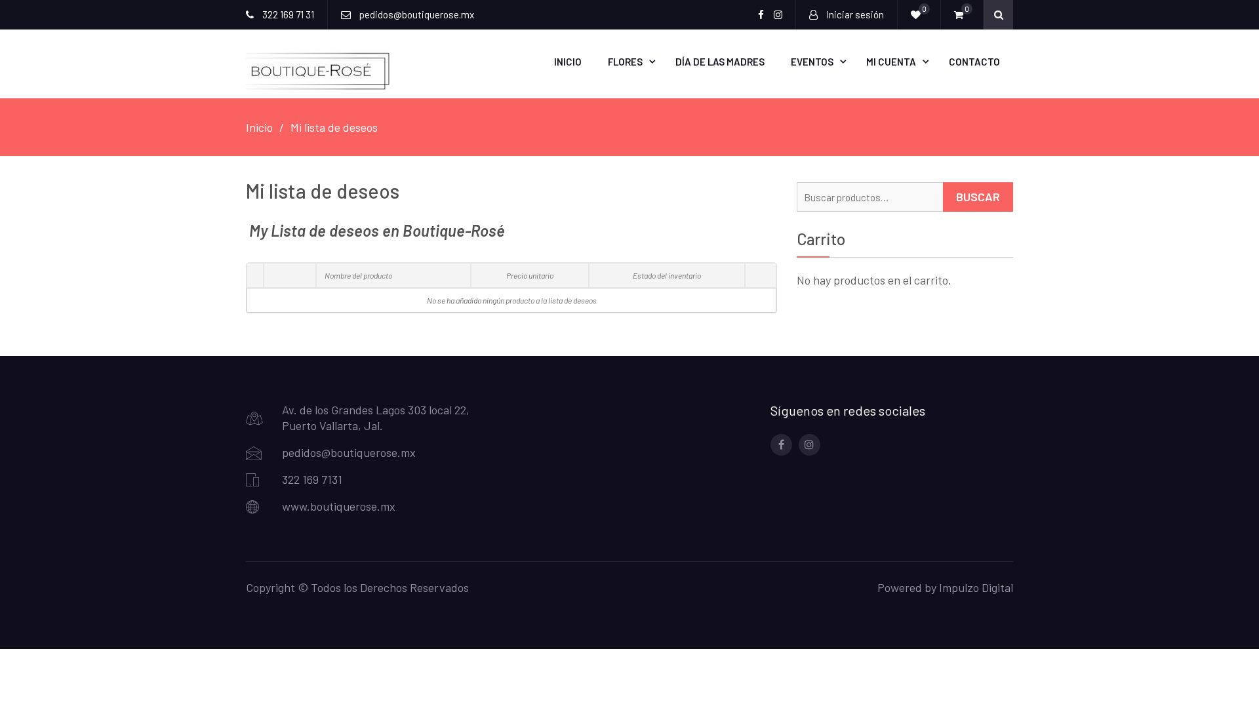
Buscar (978, 196)
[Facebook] (781, 445)
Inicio (568, 62)
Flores (625, 62)
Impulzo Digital (976, 587)
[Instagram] (809, 445)
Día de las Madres (720, 62)
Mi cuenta (891, 62)
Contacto (974, 62)
